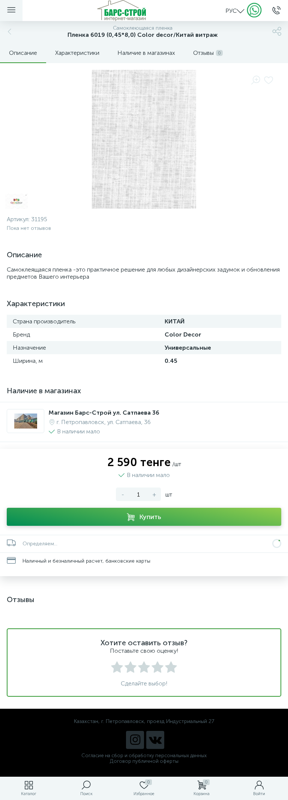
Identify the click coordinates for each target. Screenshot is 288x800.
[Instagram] (135, 740)
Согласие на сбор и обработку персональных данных (144, 755)
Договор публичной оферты (144, 761)
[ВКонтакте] (155, 740)
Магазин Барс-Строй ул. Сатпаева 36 (104, 412)
